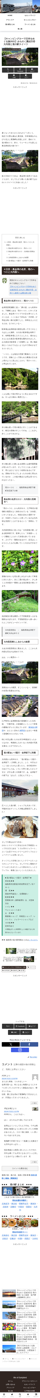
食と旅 (10, 1391)
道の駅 (22, 970)
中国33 (21, 1207)
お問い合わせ (10, 1384)
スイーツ (32, 967)
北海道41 (5, 1235)
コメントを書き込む (20, 1168)
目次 (17, 238)
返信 (35, 1103)
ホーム (10, 1381)
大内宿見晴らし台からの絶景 (18, 257)
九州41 (35, 1238)
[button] (26, 76)
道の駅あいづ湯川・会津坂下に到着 (20, 261)
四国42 (29, 1207)
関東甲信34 (23, 1235)
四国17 (27, 1238)
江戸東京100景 (29, 1391)
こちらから (33, 940)
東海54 (33, 1204)
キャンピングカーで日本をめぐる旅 (15, 967)
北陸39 (5, 1207)
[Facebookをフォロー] (29, 1044)
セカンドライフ (29, 1384)
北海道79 (5, 1204)
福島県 (15, 970)
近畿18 (13, 1238)
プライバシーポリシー (29, 1381)
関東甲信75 (23, 1204)
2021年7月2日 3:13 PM (11, 1111)
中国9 (20, 1238)
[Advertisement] (20, 109)
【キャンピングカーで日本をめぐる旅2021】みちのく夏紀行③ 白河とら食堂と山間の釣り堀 (23, 290)
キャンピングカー (29, 1388)
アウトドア (10, 1388)
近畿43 (13, 1207)
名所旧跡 (6, 970)
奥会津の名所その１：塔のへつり (20, 248)
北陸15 (5, 1238)
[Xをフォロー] (11, 1044)
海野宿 (22, 730)
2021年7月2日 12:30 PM (9, 1078)
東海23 (33, 1235)
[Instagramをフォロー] (20, 1050)
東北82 (14, 1204)
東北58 (14, 1235)
